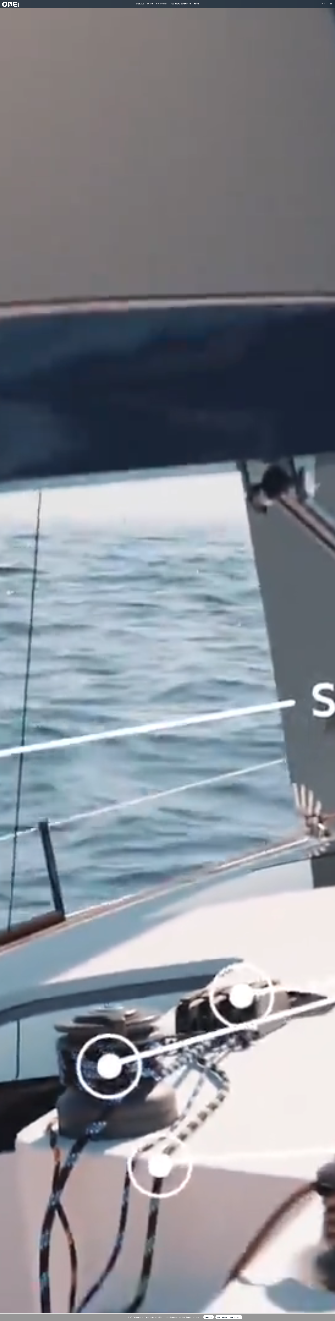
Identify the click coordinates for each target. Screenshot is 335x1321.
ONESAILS (140, 4)
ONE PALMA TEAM (324, 238)
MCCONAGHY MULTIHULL (321, 250)
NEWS (196, 4)
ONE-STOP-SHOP (324, 235)
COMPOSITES (162, 4)
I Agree (208, 1317)
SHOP (323, 3)
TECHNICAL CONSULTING (181, 4)
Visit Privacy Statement (229, 1317)
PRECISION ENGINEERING (321, 244)
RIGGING (150, 4)
